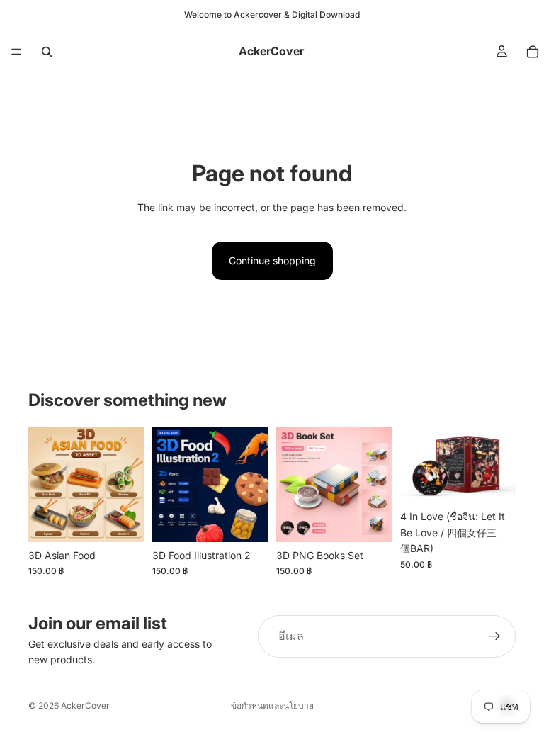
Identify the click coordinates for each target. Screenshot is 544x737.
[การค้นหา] (46, 51)
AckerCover (85, 705)
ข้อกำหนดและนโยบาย (272, 705)
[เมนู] (16, 51)
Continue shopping (272, 260)
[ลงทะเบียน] (494, 636)
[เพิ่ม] (122, 520)
